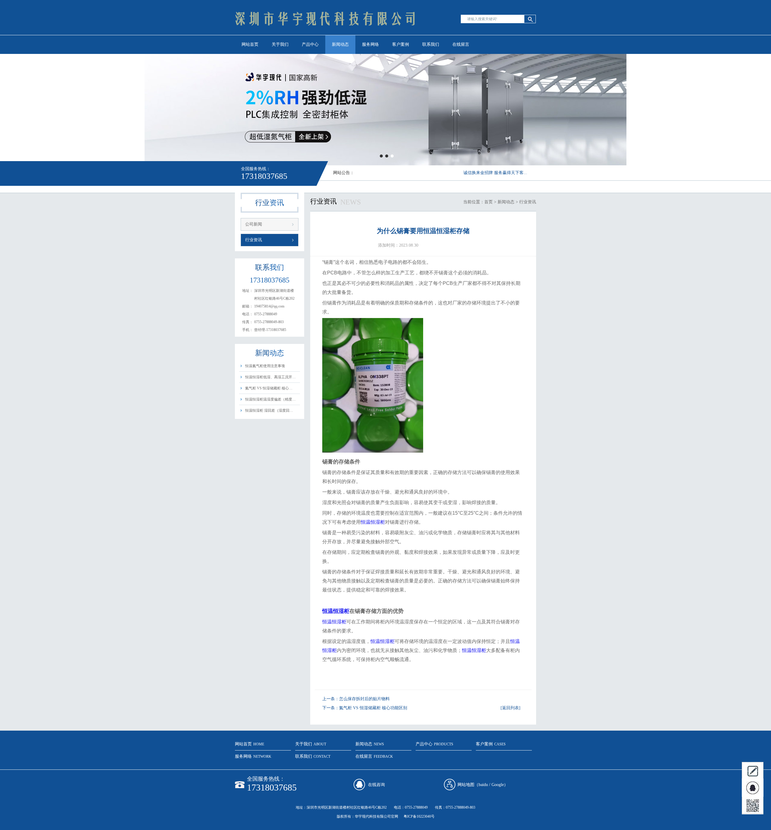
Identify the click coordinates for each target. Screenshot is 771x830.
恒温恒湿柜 (373, 522)
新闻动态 (340, 44)
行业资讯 (253, 240)
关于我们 (280, 44)
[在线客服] (752, 788)
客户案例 (400, 44)
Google (498, 784)
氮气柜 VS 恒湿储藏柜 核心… (268, 388)
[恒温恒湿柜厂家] (385, 109)
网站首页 (250, 44)
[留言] (752, 770)
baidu (483, 784)
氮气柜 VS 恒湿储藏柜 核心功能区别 (373, 708)
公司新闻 (253, 224)
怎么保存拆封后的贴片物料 (364, 699)
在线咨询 (376, 784)
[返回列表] (510, 708)
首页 (488, 202)
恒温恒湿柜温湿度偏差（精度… (270, 399)
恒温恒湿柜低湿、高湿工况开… (270, 377)
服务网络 (370, 44)
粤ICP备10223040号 (419, 816)
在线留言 (460, 44)
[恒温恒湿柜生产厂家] (325, 35)
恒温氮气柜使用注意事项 (265, 366)
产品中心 (310, 44)
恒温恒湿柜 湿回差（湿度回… (269, 410)
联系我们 (430, 44)
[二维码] (752, 805)
